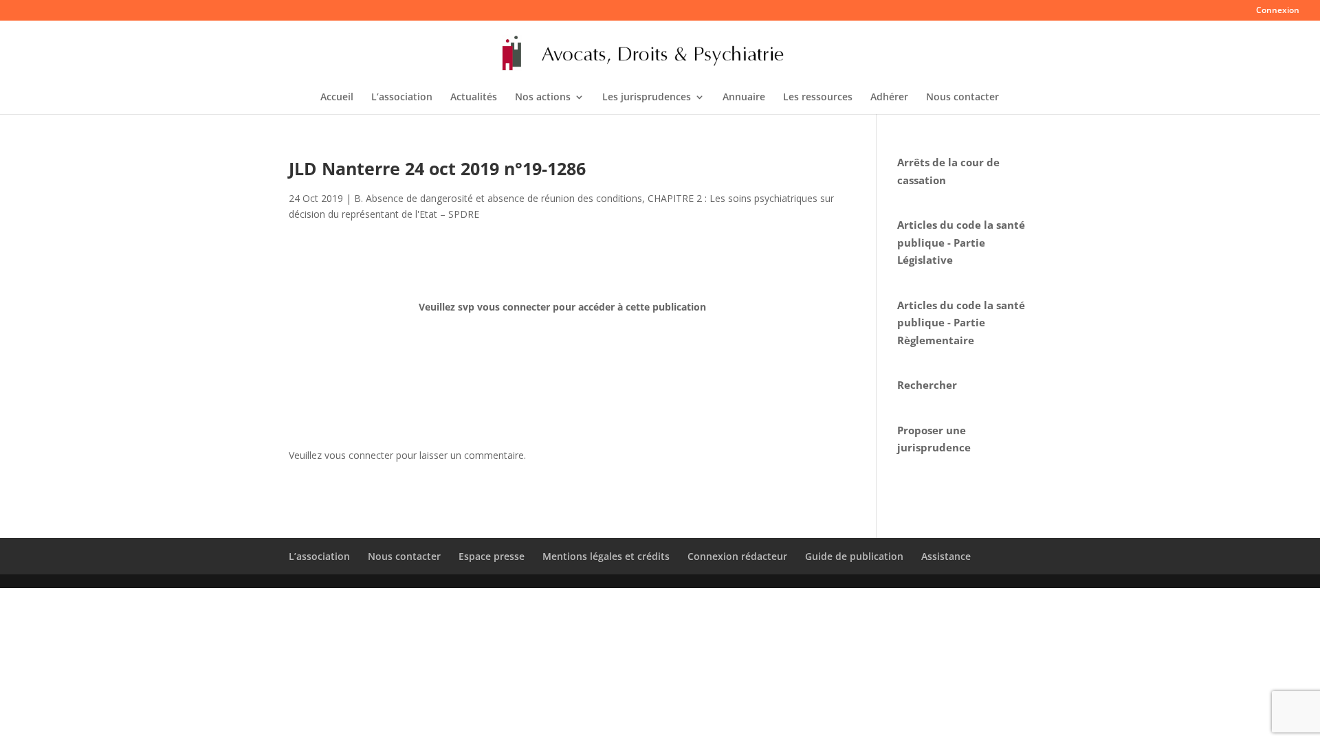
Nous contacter (962, 97)
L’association (401, 97)
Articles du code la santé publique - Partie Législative (961, 242)
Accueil (336, 97)
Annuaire (744, 97)
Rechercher (927, 385)
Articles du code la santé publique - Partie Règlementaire (961, 322)
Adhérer (889, 97)
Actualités (473, 97)
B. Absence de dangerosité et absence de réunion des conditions (498, 198)
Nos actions (543, 97)
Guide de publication (854, 556)
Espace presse (492, 556)
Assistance (946, 556)
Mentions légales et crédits (606, 556)
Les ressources (817, 97)
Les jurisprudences (646, 97)
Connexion (1277, 11)
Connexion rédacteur (737, 556)
